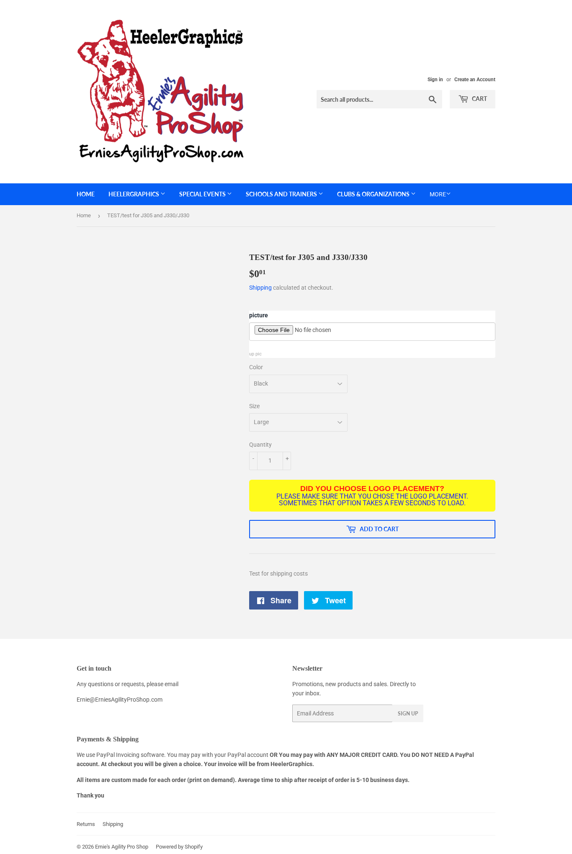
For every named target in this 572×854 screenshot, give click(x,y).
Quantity (260, 444)
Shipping (260, 287)
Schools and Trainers (282, 194)
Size (254, 406)
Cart (479, 98)
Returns (86, 824)
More (438, 194)
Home (86, 194)
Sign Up (408, 713)
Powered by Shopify (179, 847)
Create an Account (474, 79)
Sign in (435, 79)
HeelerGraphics (134, 194)
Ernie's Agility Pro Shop (121, 847)
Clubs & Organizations (374, 194)
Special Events (203, 194)
